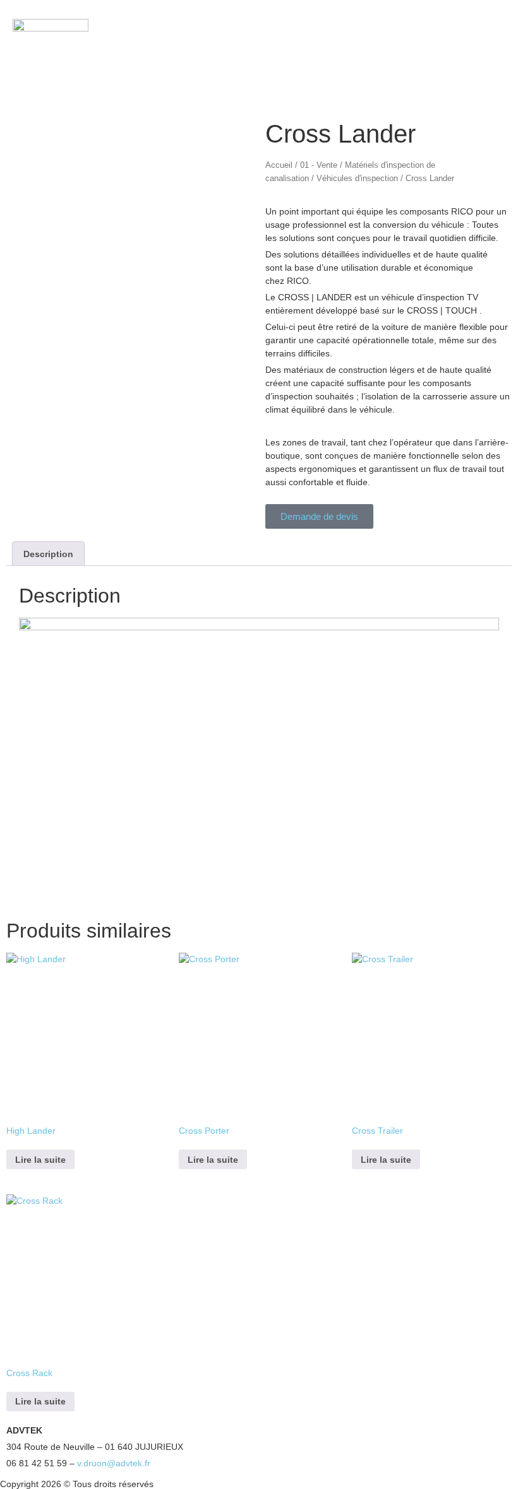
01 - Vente (318, 165)
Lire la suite (40, 1160)
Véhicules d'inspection (357, 178)
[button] (461, 44)
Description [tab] (48, 554)
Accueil (278, 165)
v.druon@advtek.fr (113, 1463)
